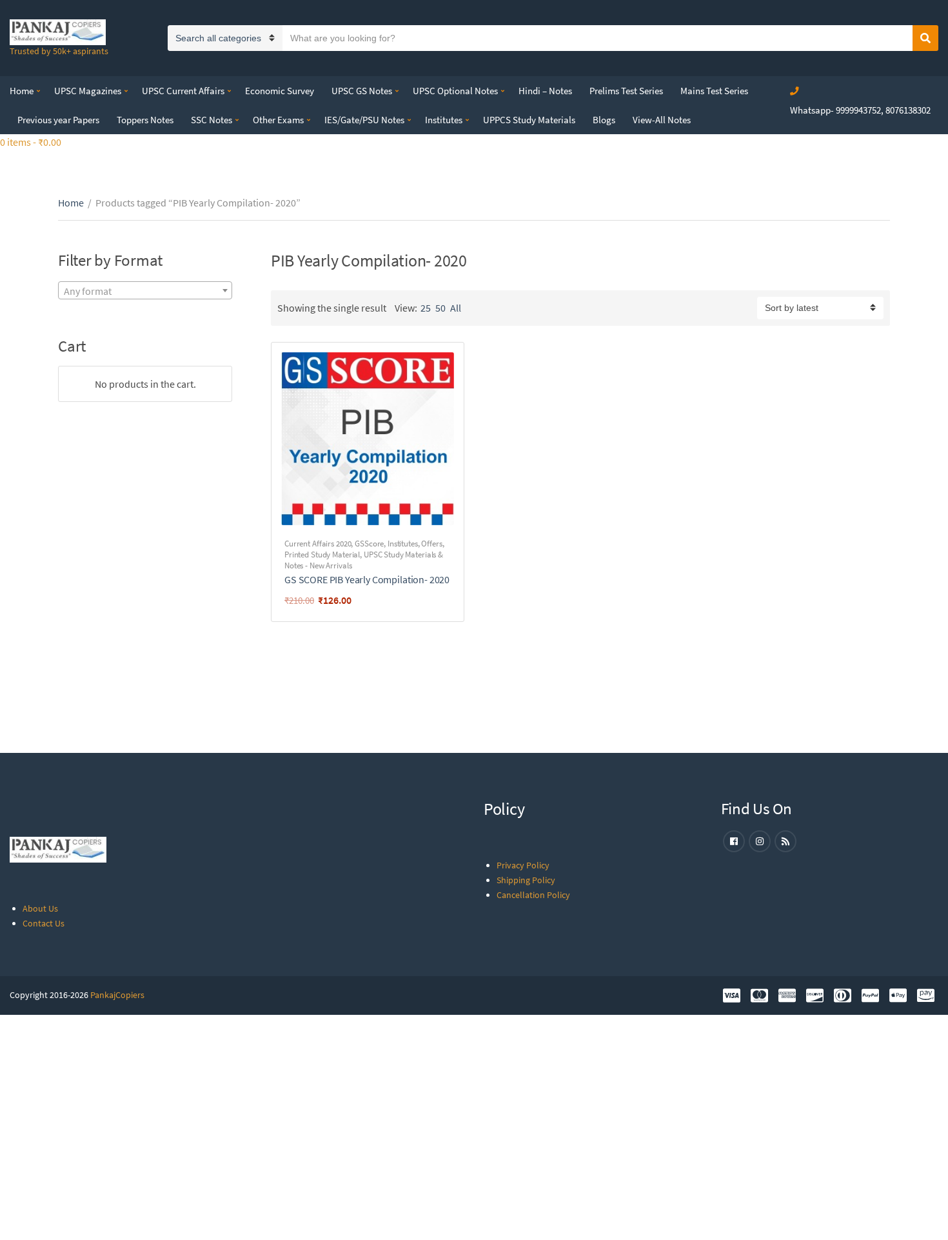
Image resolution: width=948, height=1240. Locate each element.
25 (425, 307)
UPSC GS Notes (361, 91)
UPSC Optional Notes (455, 91)
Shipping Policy (526, 880)
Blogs (604, 120)
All (455, 307)
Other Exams (278, 120)
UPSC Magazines (87, 91)
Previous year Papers (58, 120)
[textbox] (145, 291)
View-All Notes (662, 120)
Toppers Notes (145, 120)
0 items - (30, 141)
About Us (40, 908)
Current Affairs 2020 (317, 543)
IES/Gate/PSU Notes (364, 120)
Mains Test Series (714, 91)
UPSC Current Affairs (183, 91)
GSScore (369, 543)
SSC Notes (211, 120)
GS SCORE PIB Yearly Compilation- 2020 (366, 579)
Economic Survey (279, 91)
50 (440, 307)
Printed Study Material (322, 554)
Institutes (443, 120)
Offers (431, 543)
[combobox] (145, 290)
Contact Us (43, 923)
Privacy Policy (523, 865)
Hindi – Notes (545, 91)
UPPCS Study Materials (529, 120)
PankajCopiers (117, 995)
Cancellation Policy (533, 895)
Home (22, 91)
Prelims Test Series (626, 91)
